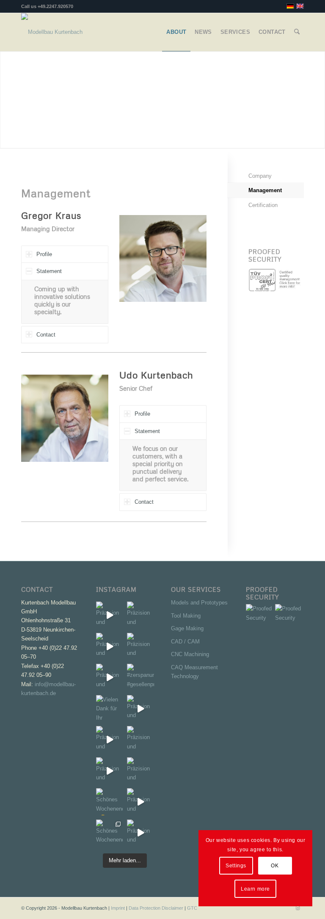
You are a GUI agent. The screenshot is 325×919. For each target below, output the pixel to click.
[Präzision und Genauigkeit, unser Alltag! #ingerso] (140, 708)
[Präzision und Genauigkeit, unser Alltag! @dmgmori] (109, 770)
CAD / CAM (185, 641)
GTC (192, 908)
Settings (236, 866)
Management (265, 190)
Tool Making (186, 616)
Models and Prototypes (199, 602)
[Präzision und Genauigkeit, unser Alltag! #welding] (140, 739)
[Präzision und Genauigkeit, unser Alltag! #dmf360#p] (140, 770)
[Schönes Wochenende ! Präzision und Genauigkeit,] (109, 833)
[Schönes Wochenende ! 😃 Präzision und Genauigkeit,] (109, 801)
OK (274, 866)
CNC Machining (190, 654)
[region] (64, 302)
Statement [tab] (49, 271)
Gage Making (187, 628)
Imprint (118, 908)
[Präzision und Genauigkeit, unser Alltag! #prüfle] (109, 739)
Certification (263, 205)
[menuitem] (176, 32)
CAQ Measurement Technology (194, 671)
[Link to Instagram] (297, 908)
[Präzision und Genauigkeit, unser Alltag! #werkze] (109, 615)
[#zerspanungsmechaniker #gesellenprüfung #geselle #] (140, 677)
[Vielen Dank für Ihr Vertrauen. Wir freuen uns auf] (109, 708)
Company (260, 176)
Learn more (255, 889)
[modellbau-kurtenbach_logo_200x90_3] (52, 32)
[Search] (297, 32)
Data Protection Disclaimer (156, 908)
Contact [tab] (45, 334)
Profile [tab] (44, 254)
